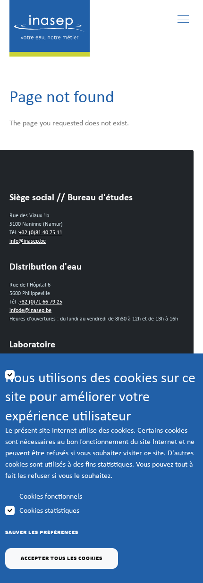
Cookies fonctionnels (50, 496)
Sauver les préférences (41, 532)
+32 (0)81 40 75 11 (40, 232)
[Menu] (183, 18)
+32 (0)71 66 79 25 (40, 301)
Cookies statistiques (49, 510)
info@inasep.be (27, 241)
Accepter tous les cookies (61, 558)
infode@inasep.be (30, 310)
